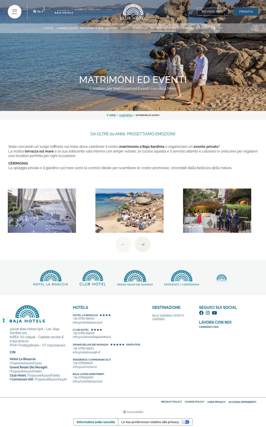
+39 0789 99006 (83, 333)
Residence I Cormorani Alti (92, 359)
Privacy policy (171, 401)
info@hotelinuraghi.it (86, 352)
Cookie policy (194, 401)
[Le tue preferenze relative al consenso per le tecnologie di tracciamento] (3, 320)
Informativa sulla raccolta (96, 422)
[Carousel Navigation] (133, 244)
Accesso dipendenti (242, 402)
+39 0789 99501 (83, 348)
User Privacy (216, 402)
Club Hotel (81, 329)
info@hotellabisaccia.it (87, 322)
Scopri (133, 11)
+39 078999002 (83, 377)
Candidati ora (209, 326)
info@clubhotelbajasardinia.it (92, 337)
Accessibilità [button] (135, 412)
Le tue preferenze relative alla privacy (150, 422)
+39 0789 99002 (83, 318)
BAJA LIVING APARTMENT (88, 374)
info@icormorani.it (85, 367)
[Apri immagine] (42, 210)
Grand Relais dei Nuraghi (90, 344)
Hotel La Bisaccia (85, 315)
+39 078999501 (83, 362)
